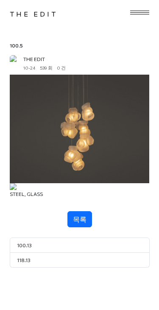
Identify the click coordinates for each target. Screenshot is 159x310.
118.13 (24, 260)
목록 (79, 219)
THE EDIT (34, 14)
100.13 (24, 245)
